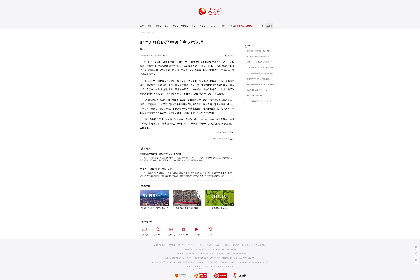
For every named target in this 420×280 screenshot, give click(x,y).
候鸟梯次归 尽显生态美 (254, 95)
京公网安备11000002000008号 (258, 262)
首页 (142, 26)
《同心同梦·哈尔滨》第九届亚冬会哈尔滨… (261, 68)
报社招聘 (181, 245)
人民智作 (209, 235)
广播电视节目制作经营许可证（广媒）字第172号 (238, 258)
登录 (270, 26)
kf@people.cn (190, 254)
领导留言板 (183, 235)
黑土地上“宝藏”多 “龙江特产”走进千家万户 (161, 154)
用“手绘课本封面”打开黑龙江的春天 (259, 79)
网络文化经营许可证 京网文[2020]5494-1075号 (193, 262)
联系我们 (263, 245)
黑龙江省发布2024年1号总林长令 (258, 90)
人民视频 (196, 235)
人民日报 (144, 235)
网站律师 (245, 245)
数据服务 (227, 245)
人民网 (142, 32)
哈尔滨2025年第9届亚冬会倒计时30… (259, 51)
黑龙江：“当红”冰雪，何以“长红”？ (157, 169)
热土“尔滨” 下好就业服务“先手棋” (258, 56)
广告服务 (199, 245)
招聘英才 (190, 245)
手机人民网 (170, 235)
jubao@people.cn (231, 249)
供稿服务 (218, 245)
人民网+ (157, 235)
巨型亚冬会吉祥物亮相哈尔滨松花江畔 (260, 73)
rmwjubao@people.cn (240, 254)
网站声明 (236, 245)
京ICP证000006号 (241, 262)
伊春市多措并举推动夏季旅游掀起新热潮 (260, 84)
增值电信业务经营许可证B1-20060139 (207, 258)
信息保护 (254, 245)
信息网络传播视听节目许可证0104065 (164, 262)
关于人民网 (171, 245)
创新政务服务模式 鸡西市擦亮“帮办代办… (261, 62)
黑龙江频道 (151, 32)
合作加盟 (209, 245)
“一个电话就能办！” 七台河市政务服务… (261, 101)
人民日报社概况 (159, 245)
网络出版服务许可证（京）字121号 (222, 262)
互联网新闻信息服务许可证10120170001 (178, 258)
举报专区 (232, 26)
